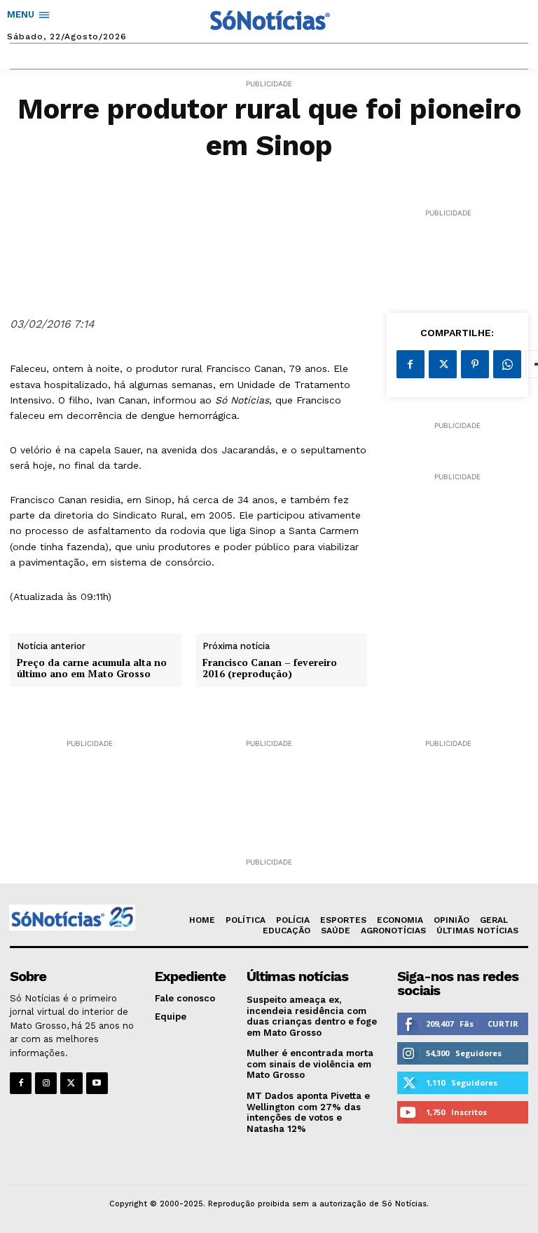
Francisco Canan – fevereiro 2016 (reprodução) (269, 669)
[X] (443, 364)
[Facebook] (410, 364)
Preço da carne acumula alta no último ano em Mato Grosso (92, 669)
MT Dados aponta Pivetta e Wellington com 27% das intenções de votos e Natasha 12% (308, 1112)
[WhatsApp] (507, 364)
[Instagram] (46, 1083)
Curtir (503, 1023)
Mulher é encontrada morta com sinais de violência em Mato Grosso (310, 1064)
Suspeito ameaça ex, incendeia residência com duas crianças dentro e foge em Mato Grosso (312, 1016)
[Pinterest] (475, 364)
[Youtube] (97, 1083)
